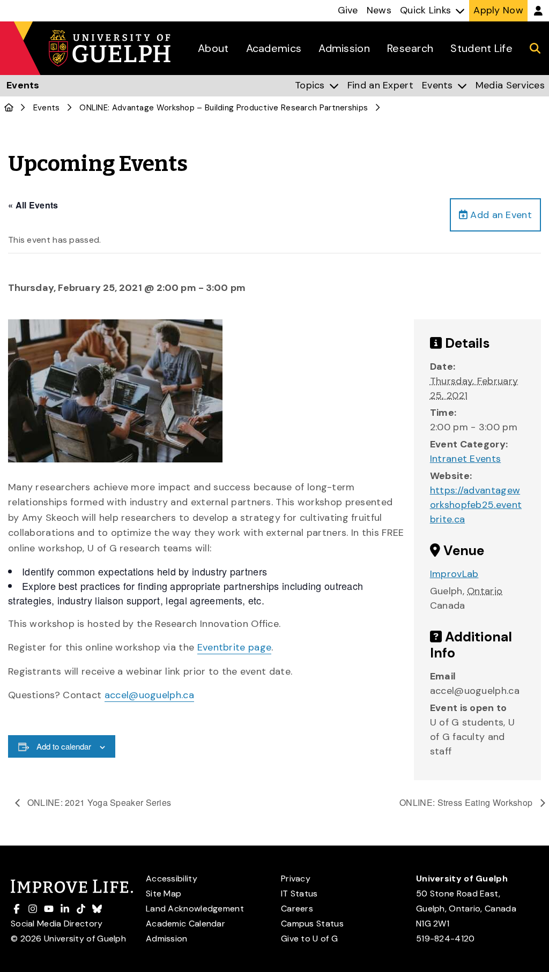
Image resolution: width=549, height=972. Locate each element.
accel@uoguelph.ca (149, 695)
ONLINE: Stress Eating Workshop (467, 802)
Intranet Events (465, 458)
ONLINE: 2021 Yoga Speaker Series (98, 802)
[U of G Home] (8, 107)
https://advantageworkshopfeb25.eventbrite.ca (476, 505)
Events (46, 107)
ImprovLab (454, 573)
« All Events (33, 205)
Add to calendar (63, 746)
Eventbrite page (234, 647)
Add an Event (500, 214)
